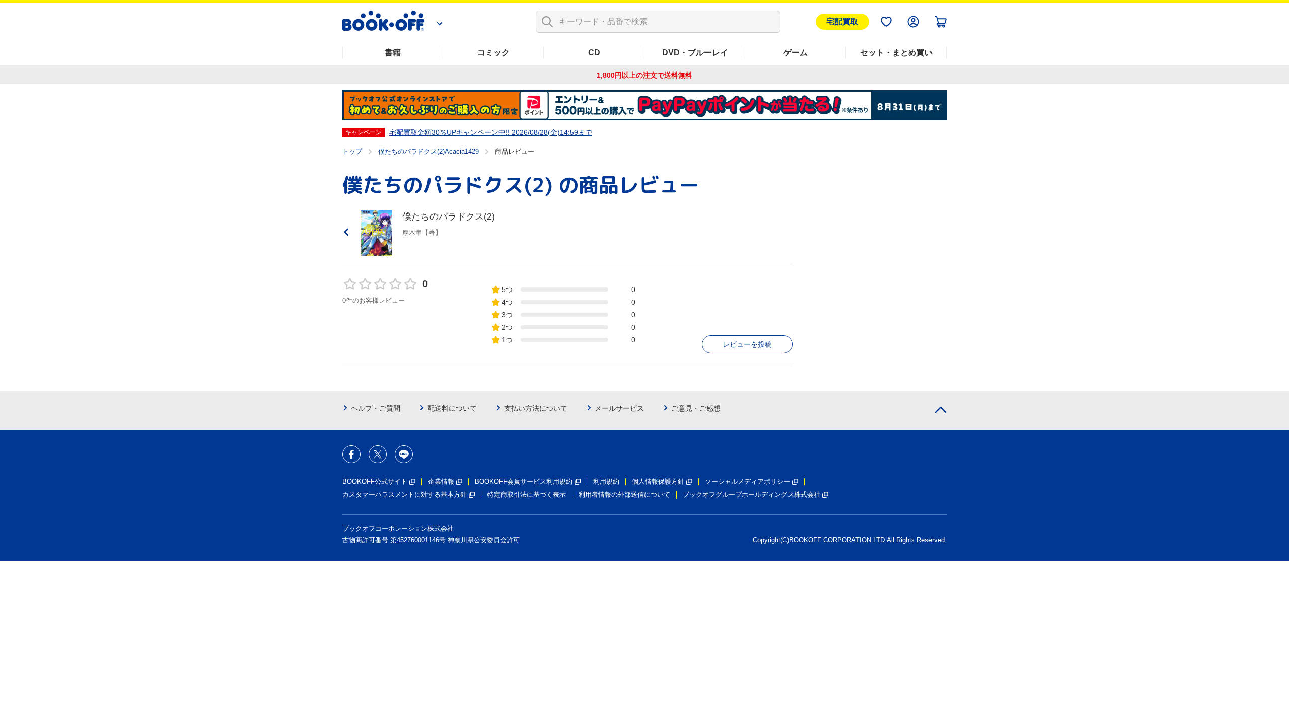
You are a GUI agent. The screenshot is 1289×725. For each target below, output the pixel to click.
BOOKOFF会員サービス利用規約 (523, 481)
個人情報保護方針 (658, 481)
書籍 (393, 52)
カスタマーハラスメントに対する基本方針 (404, 494)
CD (594, 52)
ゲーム (795, 52)
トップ (352, 151)
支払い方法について (535, 408)
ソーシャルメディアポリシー (747, 481)
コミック (493, 52)
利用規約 (606, 481)
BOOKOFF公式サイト (374, 481)
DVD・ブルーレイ (695, 52)
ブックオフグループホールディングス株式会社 (751, 494)
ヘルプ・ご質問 (375, 408)
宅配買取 (842, 21)
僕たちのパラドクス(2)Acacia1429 (428, 151)
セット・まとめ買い (896, 52)
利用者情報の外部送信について (624, 494)
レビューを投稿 (747, 344)
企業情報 (441, 481)
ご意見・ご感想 (696, 408)
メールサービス (619, 408)
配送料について (452, 408)
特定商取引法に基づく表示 (526, 494)
